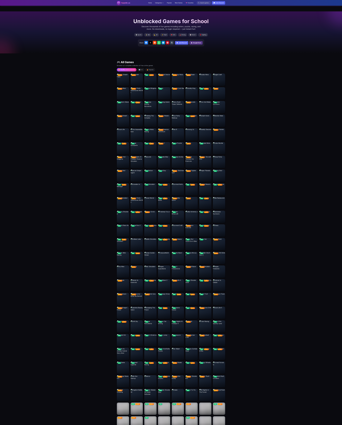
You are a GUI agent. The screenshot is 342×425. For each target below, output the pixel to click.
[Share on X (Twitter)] (150, 42)
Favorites (190, 3)
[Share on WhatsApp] (159, 42)
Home (150, 3)
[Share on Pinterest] (167, 42)
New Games (178, 3)
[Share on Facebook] (146, 42)
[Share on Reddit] (154, 42)
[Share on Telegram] (163, 42)
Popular (169, 3)
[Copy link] (172, 42)
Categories (158, 3)
